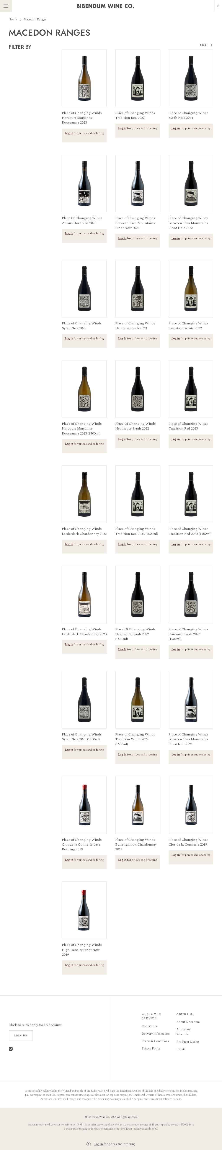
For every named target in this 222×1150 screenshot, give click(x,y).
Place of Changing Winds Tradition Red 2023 (188, 426)
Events (180, 1049)
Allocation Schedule (183, 1031)
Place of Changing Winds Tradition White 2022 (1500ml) (135, 739)
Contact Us (149, 1026)
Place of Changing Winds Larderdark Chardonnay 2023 (84, 632)
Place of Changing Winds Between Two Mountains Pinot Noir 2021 (188, 739)
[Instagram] (11, 1050)
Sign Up (20, 1036)
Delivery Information (156, 1033)
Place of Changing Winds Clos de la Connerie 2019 (188, 842)
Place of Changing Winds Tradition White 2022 (188, 326)
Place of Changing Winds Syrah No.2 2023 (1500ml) (82, 737)
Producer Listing (187, 1041)
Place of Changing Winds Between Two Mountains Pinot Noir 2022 (188, 223)
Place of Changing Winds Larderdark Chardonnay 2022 (84, 531)
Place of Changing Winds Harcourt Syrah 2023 (135, 326)
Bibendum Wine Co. (99, 1117)
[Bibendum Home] (105, 6)
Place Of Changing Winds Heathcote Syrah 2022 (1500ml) (135, 634)
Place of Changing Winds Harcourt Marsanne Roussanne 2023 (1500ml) (82, 428)
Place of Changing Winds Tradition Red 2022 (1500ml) (190, 531)
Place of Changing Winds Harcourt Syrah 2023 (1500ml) (188, 634)
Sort (204, 45)
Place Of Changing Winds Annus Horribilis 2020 (82, 220)
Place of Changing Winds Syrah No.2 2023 (82, 326)
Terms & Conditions (155, 1041)
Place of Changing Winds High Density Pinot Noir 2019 (82, 949)
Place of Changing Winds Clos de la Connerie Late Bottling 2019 (82, 844)
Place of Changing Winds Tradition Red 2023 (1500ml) (136, 531)
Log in (98, 1144)
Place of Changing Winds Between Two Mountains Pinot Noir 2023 (135, 223)
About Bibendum (188, 1022)
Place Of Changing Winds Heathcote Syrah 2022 (135, 426)
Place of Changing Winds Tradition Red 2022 (135, 115)
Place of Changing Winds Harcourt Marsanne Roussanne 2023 (82, 118)
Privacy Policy (151, 1048)
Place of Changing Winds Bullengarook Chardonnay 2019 (136, 844)
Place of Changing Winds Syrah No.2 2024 (188, 115)
